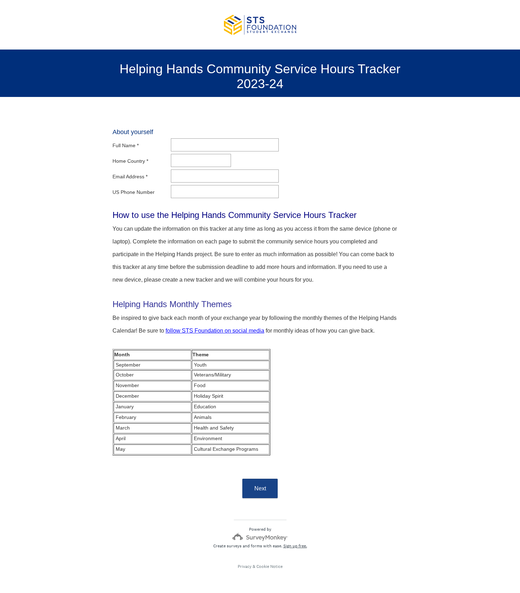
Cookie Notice (269, 566)
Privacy (245, 566)
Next (260, 488)
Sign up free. (295, 546)
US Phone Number (134, 192)
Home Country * (130, 161)
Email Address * (130, 176)
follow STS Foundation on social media (215, 331)
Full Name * (125, 145)
